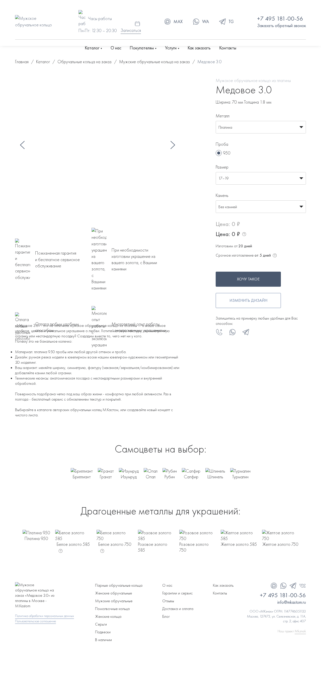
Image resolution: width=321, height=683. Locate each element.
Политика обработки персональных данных (44, 616)
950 (226, 153)
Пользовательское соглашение (35, 621)
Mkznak (300, 631)
